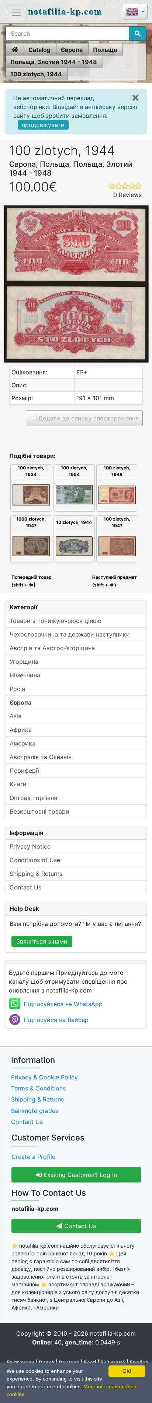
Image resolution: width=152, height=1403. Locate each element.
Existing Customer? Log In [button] (79, 1174)
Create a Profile (33, 1156)
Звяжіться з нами (42, 941)
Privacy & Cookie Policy (44, 1077)
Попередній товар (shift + (31, 581)
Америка (22, 743)
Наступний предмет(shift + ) (114, 581)
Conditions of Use (35, 860)
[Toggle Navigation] (16, 13)
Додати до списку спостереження (88, 418)
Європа (72, 49)
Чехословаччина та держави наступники (70, 634)
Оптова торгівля (33, 797)
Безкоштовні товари (39, 811)
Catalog (39, 49)
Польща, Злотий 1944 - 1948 (53, 62)
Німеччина (25, 675)
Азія (15, 716)
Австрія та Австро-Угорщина (52, 648)
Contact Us (25, 887)
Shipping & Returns (36, 873)
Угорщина (24, 661)
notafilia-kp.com (65, 11)
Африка (21, 729)
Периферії (24, 770)
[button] (135, 12)
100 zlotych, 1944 (36, 74)
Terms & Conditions (38, 1088)
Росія (17, 688)
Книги (18, 784)
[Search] (137, 33)
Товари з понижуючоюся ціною (55, 620)
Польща (105, 49)
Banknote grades (34, 1110)
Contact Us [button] (79, 1226)
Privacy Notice (30, 846)
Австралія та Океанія (41, 757)
